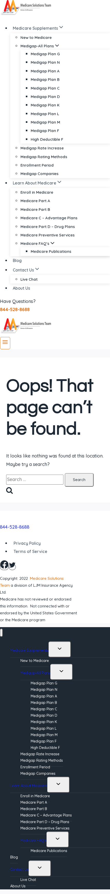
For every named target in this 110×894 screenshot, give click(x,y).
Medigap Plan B (45, 79)
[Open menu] (5, 343)
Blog (17, 260)
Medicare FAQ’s (33, 840)
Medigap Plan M (45, 122)
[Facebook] (4, 567)
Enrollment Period (37, 165)
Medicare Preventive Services (47, 235)
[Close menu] (1, 633)
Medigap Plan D (45, 96)
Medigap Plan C (45, 88)
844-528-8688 (14, 527)
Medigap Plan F (45, 130)
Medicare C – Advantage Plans (49, 217)
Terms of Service (30, 551)
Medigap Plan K (45, 105)
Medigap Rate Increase (42, 148)
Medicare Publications (51, 251)
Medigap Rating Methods (43, 156)
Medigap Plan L (45, 113)
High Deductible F (47, 139)
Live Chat (29, 279)
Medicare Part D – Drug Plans (47, 226)
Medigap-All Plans (35, 673)
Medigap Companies (39, 173)
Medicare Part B (35, 209)
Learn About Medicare (28, 785)
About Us (21, 288)
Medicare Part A (35, 200)
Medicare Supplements (29, 650)
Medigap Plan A (45, 71)
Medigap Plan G (45, 53)
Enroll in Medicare (36, 192)
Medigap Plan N (45, 62)
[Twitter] (12, 567)
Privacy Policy (27, 543)
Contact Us (19, 869)
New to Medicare (36, 37)
